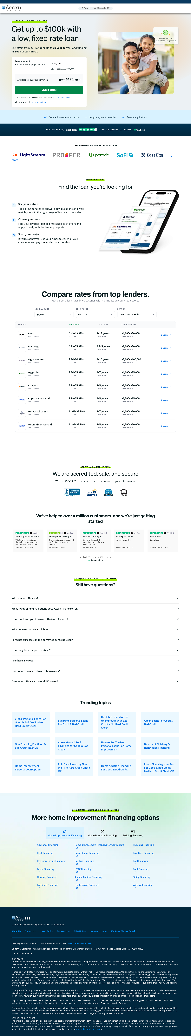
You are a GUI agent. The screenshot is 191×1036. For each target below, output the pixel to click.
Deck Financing (45, 853)
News (104, 931)
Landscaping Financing (87, 885)
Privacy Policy (46, 931)
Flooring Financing (47, 877)
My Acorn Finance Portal (123, 931)
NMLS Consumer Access (79, 943)
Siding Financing (141, 877)
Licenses (94, 931)
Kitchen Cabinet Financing (88, 877)
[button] (95, 598)
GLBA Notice (80, 931)
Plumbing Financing (143, 844)
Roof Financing (141, 869)
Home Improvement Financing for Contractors (99, 844)
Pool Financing (140, 861)
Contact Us (30, 931)
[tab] (65, 833)
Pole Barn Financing (143, 853)
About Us (16, 931)
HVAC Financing (83, 869)
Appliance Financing (47, 844)
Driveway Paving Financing (51, 861)
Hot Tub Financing (84, 861)
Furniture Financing (47, 885)
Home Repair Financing (87, 853)
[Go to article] (31, 722)
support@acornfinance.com (88, 1029)
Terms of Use (63, 931)
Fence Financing (45, 869)
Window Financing (142, 885)
